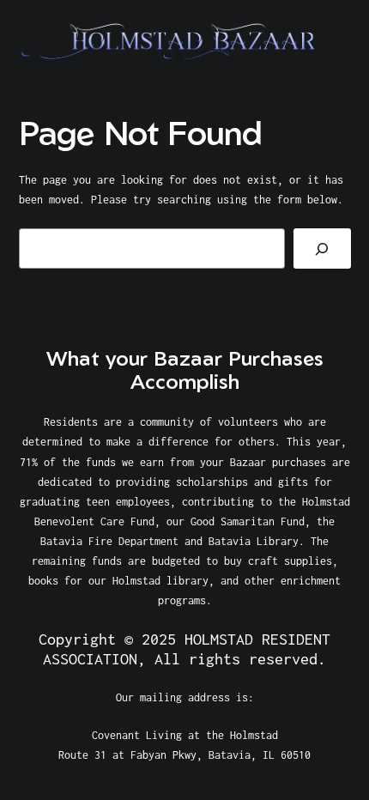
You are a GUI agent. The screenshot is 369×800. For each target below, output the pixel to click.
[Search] (322, 248)
